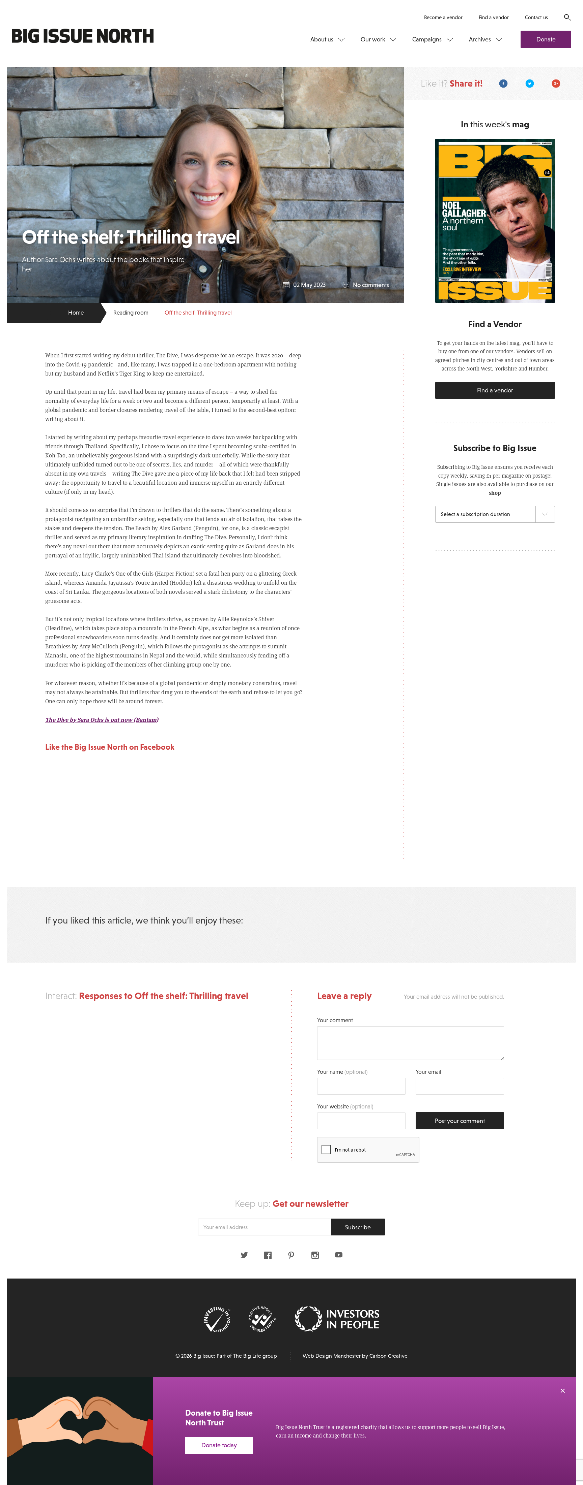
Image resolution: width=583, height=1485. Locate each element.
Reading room (130, 313)
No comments (371, 285)
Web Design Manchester (332, 1356)
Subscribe (358, 1227)
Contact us (536, 17)
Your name (342, 1072)
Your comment (335, 1020)
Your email (428, 1072)
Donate (546, 39)
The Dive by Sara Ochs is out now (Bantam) (101, 719)
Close (562, 1390)
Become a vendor (443, 17)
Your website (345, 1106)
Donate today (219, 1445)
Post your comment (460, 1121)
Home (76, 313)
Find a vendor (494, 17)
